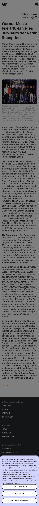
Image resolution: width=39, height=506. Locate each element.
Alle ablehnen (19, 493)
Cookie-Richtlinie (14, 483)
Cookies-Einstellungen (19, 487)
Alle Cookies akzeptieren (19, 500)
